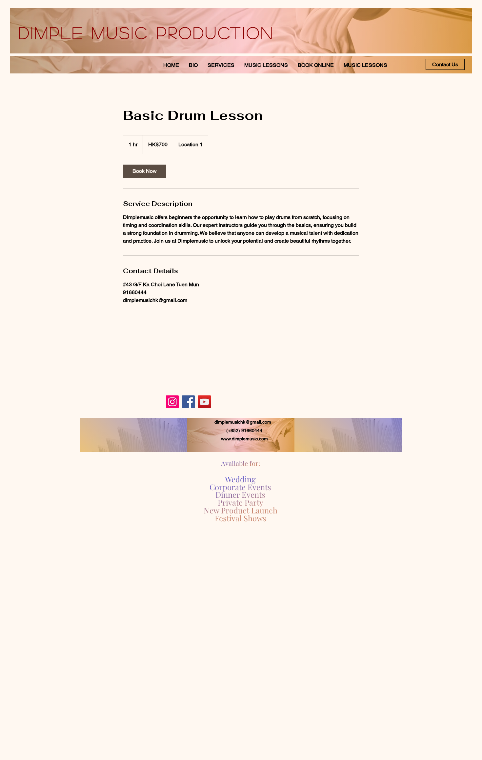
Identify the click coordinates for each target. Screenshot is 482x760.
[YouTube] (204, 401)
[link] (144, 171)
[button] (365, 65)
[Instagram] (172, 401)
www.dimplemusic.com (244, 438)
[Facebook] (188, 401)
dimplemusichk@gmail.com (242, 422)
